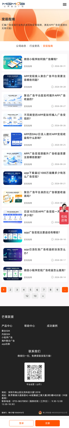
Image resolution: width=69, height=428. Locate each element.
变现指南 (48, 46)
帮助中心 (29, 326)
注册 (47, 423)
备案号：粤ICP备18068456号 (13, 412)
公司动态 (21, 46)
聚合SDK (6, 330)
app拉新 (6, 343)
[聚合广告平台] (14, 4)
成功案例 (52, 326)
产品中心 (7, 326)
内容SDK (6, 334)
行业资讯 (34, 46)
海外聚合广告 (8, 340)
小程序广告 (7, 337)
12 (27, 296)
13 (35, 296)
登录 (21, 423)
